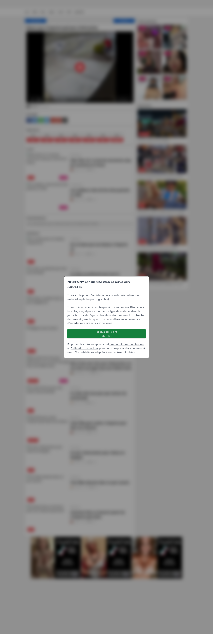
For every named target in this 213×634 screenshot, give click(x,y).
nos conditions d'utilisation (126, 344)
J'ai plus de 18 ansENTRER (106, 334)
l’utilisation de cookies (84, 348)
